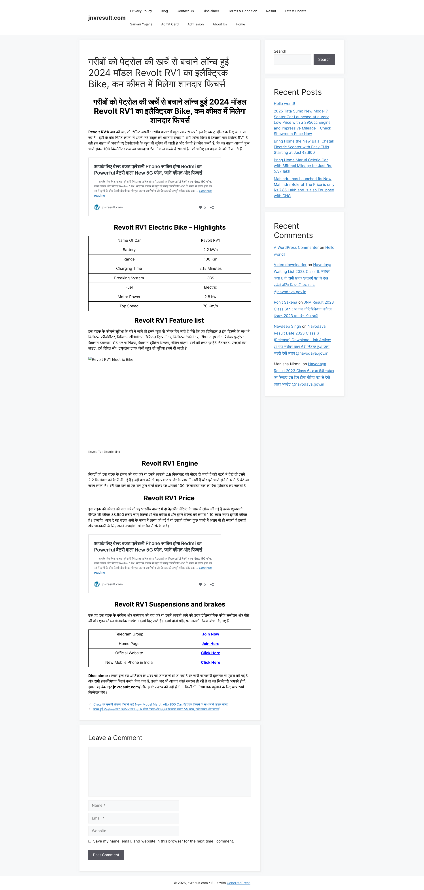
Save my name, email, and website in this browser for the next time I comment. (163, 841)
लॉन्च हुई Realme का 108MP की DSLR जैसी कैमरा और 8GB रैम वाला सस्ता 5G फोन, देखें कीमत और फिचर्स (156, 709)
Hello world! (284, 103)
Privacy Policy (141, 11)
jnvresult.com (107, 17)
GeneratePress (238, 883)
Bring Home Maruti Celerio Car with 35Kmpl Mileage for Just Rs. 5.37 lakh (303, 165)
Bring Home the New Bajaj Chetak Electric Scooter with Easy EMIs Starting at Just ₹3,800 (304, 147)
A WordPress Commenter (296, 247)
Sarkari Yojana (141, 24)
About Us (220, 24)
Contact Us (185, 11)
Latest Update (296, 11)
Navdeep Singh (287, 326)
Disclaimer (211, 11)
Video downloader (290, 264)
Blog (164, 11)
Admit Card (170, 24)
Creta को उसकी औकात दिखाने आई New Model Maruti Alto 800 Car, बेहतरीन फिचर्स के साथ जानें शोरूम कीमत (160, 704)
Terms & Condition (242, 11)
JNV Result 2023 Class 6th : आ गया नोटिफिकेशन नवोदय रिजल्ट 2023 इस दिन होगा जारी (304, 309)
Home (240, 24)
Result (271, 11)
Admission (195, 24)
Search (280, 51)
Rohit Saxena (285, 302)
